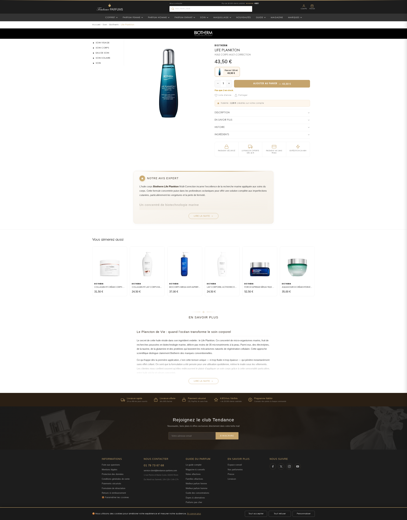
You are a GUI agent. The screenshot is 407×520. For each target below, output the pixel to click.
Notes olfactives (193, 474)
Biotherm (114, 25)
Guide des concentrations (197, 493)
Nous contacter (175, 3)
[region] (203, 399)
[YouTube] (297, 466)
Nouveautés (243, 18)
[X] (281, 466)
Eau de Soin (102, 53)
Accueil (96, 25)
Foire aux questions (111, 465)
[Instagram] (289, 466)
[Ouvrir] (93, 43)
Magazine (277, 18)
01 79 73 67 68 (154, 465)
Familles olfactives (194, 479)
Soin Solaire (103, 58)
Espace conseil (235, 465)
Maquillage (221, 18)
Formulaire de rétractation (113, 488)
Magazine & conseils (195, 469)
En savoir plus (194, 514)
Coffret (110, 18)
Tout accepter (256, 514)
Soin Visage (102, 43)
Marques (293, 18)
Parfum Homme (157, 18)
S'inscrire (227, 436)
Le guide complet (193, 465)
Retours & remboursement (114, 493)
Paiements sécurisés (111, 483)
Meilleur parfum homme (196, 488)
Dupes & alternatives (195, 497)
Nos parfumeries (235, 469)
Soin (203, 18)
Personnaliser (303, 514)
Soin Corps (102, 48)
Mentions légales (109, 469)
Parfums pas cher (194, 502)
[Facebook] (273, 466)
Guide (259, 18)
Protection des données (113, 474)
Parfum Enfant (184, 18)
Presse (231, 474)
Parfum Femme (131, 18)
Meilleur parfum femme (196, 483)
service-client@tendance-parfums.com (160, 470)
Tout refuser (280, 514)
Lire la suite (202, 216)
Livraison (232, 479)
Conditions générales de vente (116, 479)
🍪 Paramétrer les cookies (115, 497)
